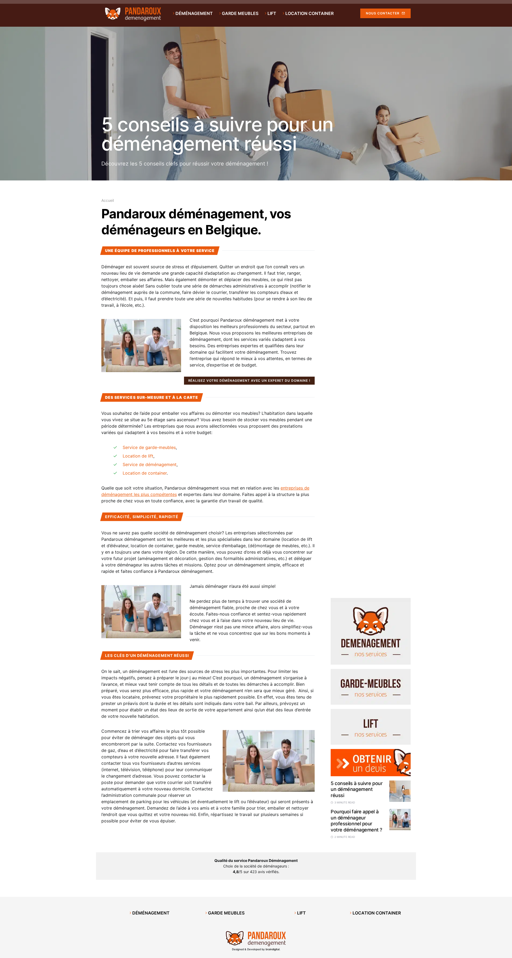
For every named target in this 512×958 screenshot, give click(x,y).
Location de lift (138, 456)
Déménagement (150, 913)
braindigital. (273, 949)
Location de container (145, 473)
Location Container (376, 913)
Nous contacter (382, 13)
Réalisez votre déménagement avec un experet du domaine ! (249, 381)
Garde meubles (226, 913)
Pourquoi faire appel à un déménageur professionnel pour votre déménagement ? (356, 821)
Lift (301, 913)
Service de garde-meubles (149, 447)
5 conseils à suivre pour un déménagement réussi (217, 134)
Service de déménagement (150, 464)
